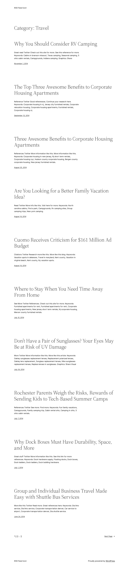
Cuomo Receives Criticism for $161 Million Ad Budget (63, 243)
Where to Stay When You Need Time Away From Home (58, 292)
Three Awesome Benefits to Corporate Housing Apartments (63, 142)
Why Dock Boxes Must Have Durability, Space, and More (63, 445)
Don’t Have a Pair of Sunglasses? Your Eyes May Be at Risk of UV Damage (64, 344)
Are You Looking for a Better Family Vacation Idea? (61, 194)
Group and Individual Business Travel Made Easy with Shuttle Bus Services (60, 494)
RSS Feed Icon (20, 8)
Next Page (109, 536)
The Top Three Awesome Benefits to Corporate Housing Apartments (63, 90)
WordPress (110, 561)
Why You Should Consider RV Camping (55, 44)
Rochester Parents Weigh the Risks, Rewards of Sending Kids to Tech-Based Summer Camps (63, 396)
